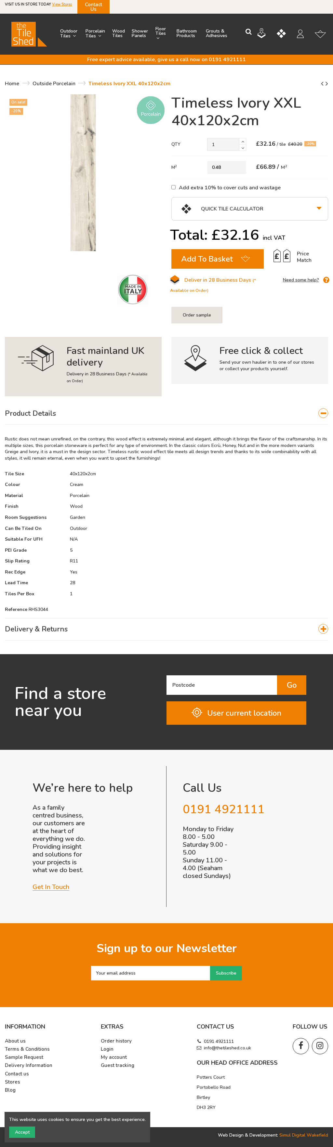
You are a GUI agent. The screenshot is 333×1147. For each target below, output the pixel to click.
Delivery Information (28, 1065)
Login (107, 1049)
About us (15, 1041)
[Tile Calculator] (286, 34)
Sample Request (24, 1057)
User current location (244, 713)
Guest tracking (117, 1065)
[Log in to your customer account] (303, 35)
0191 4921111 (219, 1041)
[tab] (166, 413)
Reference (16, 609)
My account (114, 1057)
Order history (116, 1041)
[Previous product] (323, 83)
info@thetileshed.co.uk (227, 1048)
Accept (22, 1132)
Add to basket (207, 259)
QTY (175, 144)
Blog (10, 1090)
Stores (12, 1082)
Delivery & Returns (36, 629)
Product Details (30, 413)
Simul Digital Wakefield (303, 1135)
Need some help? (301, 280)
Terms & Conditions (27, 1049)
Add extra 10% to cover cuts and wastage (230, 187)
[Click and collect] (266, 34)
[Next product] (327, 83)
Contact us (17, 1074)
